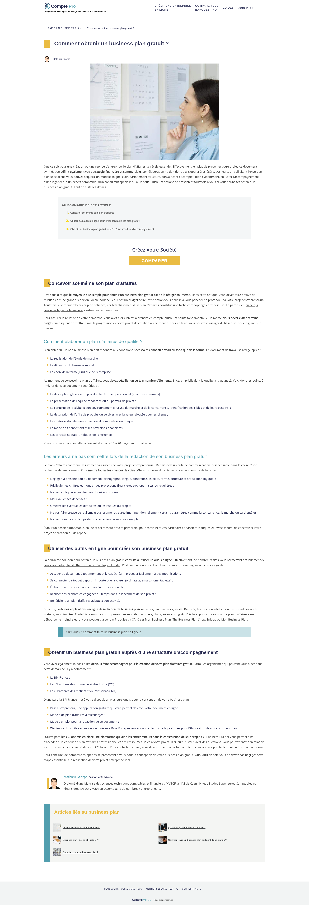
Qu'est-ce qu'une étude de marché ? (187, 827)
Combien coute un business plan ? (80, 852)
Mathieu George (75, 777)
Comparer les (206, 7)
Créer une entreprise (172, 7)
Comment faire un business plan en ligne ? (112, 632)
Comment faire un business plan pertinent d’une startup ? (197, 840)
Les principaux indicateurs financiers (81, 827)
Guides (228, 7)
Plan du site (111, 888)
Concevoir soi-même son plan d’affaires (92, 212)
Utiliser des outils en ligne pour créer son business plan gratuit (104, 220)
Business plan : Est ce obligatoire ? (80, 840)
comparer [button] (154, 260)
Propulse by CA (125, 619)
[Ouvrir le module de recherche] (261, 8)
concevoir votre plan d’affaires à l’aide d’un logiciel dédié (82, 565)
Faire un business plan (65, 28)
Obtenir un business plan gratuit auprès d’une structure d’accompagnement (112, 229)
